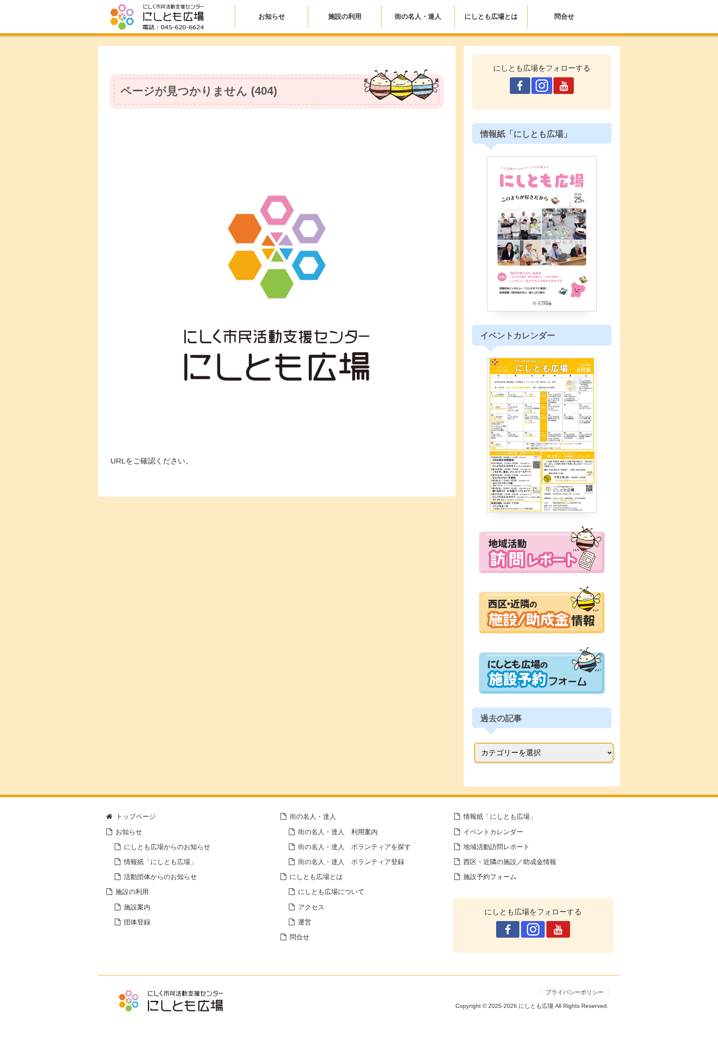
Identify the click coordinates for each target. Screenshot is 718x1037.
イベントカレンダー (493, 831)
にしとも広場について (331, 891)
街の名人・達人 (313, 816)
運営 (304, 922)
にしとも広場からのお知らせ (167, 846)
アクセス (311, 907)
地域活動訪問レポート (496, 846)
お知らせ (129, 831)
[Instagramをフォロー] (541, 85)
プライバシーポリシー (575, 992)
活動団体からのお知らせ (160, 876)
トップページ (136, 816)
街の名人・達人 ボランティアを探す (354, 846)
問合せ (300, 937)
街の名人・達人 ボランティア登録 (351, 861)
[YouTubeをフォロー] (563, 85)
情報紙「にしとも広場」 (160, 861)
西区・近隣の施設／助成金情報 (509, 861)
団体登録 (137, 922)
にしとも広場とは (316, 876)
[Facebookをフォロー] (520, 85)
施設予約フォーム (489, 876)
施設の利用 (132, 891)
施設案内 (137, 907)
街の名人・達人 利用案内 (338, 831)
